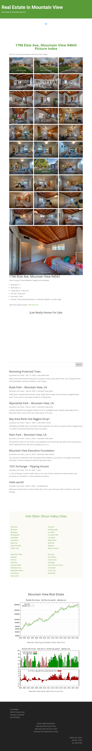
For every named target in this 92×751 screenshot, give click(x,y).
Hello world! (16, 482)
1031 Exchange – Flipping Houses (29, 466)
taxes (39, 470)
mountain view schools (45, 454)
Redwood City (16, 568)
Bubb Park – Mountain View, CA (28, 387)
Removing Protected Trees (25, 371)
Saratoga (51, 562)
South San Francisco (55, 565)
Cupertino (14, 540)
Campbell (14, 537)
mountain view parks (45, 391)
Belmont (14, 529)
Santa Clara (52, 560)
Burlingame (15, 535)
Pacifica (13, 560)
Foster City (15, 548)
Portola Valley (16, 565)
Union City (52, 570)
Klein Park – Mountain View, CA (28, 434)
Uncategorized (42, 486)
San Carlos (15, 576)
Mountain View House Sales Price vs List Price (46, 691)
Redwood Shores (17, 570)
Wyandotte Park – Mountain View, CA (31, 403)
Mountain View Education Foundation (31, 450)
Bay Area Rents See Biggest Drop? (29, 419)
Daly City (14, 543)
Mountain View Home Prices (46, 726)
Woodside (51, 573)
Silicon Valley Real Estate (46, 723)
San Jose (51, 554)
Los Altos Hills (53, 535)
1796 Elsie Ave (33, 305)
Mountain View (16, 554)
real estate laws (43, 375)
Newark (13, 557)
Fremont (51, 527)
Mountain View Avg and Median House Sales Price (46, 642)
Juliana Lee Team (17, 375)
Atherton (14, 527)
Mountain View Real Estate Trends (46, 732)
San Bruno (15, 573)
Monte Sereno (53, 548)
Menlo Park (52, 540)
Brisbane (14, 532)
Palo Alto (14, 562)
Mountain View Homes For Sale (46, 729)
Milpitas (51, 546)
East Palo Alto (16, 546)
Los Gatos (51, 537)
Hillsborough (53, 529)
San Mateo (52, 557)
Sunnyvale (52, 568)
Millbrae (51, 543)
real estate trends (44, 423)
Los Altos (51, 532)
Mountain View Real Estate (46, 594)
